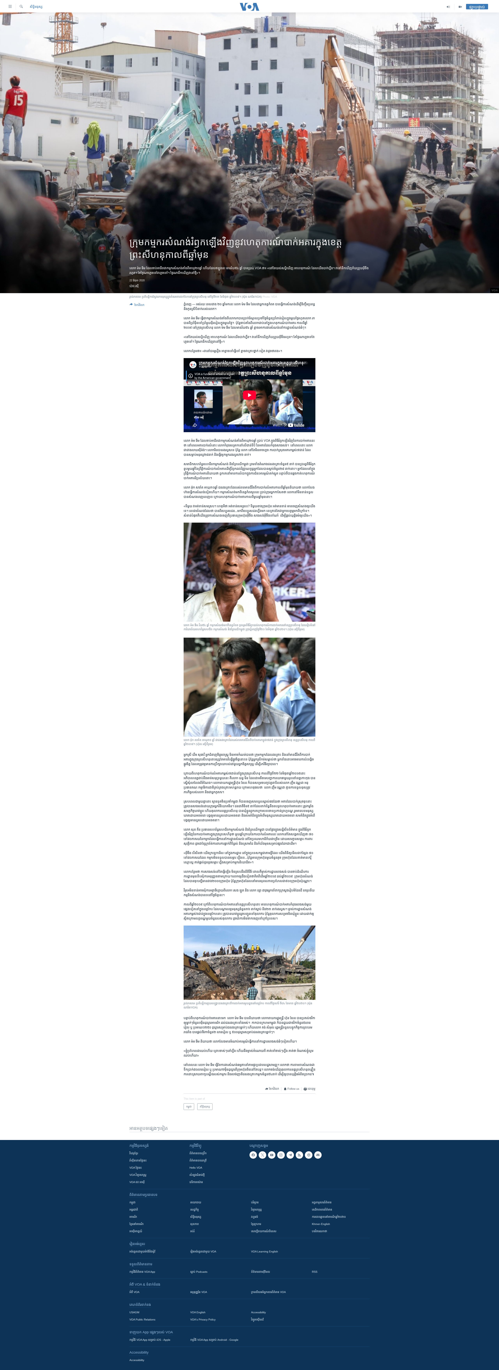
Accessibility (258, 1312)
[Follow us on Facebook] (253, 1155)
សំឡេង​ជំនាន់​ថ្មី (197, 1174)
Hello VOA (195, 1167)
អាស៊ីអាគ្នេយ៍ (135, 1231)
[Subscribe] (318, 1155)
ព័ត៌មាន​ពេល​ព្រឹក (198, 1153)
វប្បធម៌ (254, 1216)
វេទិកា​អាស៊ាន (196, 1182)
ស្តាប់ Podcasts (198, 1271)
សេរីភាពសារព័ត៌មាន (322, 1209)
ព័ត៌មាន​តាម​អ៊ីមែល (260, 1271)
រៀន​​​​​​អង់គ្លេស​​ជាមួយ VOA (203, 1251)
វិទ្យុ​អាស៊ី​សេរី (257, 1319)
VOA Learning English (264, 1251)
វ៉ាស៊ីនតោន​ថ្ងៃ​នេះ (138, 1160)
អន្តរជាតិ (133, 1209)
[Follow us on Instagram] (281, 1155)
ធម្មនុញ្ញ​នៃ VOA (198, 1292)
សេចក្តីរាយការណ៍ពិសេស (263, 1231)
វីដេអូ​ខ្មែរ (133, 1153)
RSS (314, 1271)
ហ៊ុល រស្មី (134, 285)
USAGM (134, 1312)
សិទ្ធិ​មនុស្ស (36, 6)
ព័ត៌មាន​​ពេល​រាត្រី (198, 1160)
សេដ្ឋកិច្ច (194, 1209)
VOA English (197, 1312)
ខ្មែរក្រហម (256, 1224)
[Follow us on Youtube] (271, 1155)
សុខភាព (194, 1224)
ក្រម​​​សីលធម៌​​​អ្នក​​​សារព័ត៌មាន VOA (268, 1292)
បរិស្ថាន (255, 1202)
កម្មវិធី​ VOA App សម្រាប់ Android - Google (214, 1339)
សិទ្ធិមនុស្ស (195, 1216)
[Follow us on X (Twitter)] (262, 1155)
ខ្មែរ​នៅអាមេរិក (136, 1224)
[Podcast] (308, 1155)
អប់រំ (192, 1231)
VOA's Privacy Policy (203, 1319)
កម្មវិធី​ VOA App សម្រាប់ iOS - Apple (149, 1339)
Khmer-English (321, 1224)
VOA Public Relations (142, 1319)
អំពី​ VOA (134, 1292)
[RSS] (299, 1155)
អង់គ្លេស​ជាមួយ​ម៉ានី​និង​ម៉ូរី (142, 1251)
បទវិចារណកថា (319, 1231)
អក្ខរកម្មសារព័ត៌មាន (322, 1202)
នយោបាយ (195, 1202)
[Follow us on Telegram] (290, 1155)
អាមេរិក (133, 1216)
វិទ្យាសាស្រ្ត (256, 1209)
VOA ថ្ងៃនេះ (135, 1167)
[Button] (137, 305)
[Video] (460, 7)
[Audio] (448, 7)
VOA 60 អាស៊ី (137, 1182)
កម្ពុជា (132, 1202)
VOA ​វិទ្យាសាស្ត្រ (137, 1174)
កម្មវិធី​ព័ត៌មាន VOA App (142, 1271)
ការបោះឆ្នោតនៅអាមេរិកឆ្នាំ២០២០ (329, 1216)
